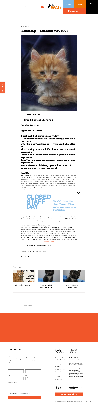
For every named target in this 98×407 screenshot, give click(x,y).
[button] (78, 193)
